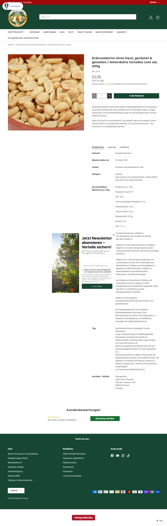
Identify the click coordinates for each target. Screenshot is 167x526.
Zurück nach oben (82, 439)
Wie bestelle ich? (15, 462)
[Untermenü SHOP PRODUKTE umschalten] (25, 32)
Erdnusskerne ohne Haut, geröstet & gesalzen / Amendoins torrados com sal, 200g (43, 44)
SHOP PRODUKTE (15, 32)
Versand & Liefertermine (73, 458)
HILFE (70, 32)
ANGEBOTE (122, 32)
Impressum (68, 471)
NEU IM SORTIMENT (104, 32)
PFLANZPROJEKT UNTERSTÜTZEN (23, 38)
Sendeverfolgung (15, 471)
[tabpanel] (125, 271)
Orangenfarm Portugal (20, 498)
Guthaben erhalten (16, 467)
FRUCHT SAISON (84, 32)
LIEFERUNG (35, 32)
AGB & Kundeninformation (74, 454)
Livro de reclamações (72, 476)
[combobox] (87, 16)
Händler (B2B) (14, 476)
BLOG (62, 32)
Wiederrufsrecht (70, 462)
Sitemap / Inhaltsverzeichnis (20, 480)
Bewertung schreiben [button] (105, 418)
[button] (157, 17)
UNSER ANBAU (49, 32)
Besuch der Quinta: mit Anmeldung (23, 454)
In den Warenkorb (136, 96)
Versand (109, 84)
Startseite (11, 44)
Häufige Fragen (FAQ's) (18, 458)
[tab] (98, 147)
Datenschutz (68, 467)
